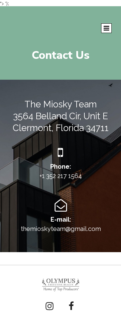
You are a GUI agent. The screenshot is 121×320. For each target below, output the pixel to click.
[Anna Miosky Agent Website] (61, 285)
